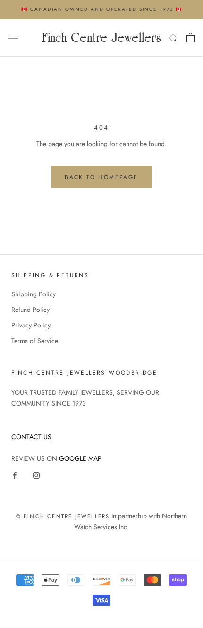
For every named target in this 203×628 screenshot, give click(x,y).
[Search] (173, 38)
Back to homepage (101, 177)
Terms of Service (34, 340)
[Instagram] (36, 474)
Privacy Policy (31, 325)
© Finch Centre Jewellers (63, 516)
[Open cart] (190, 37)
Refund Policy (30, 309)
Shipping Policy (33, 294)
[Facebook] (14, 474)
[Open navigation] (13, 37)
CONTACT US (31, 436)
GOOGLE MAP (80, 458)
